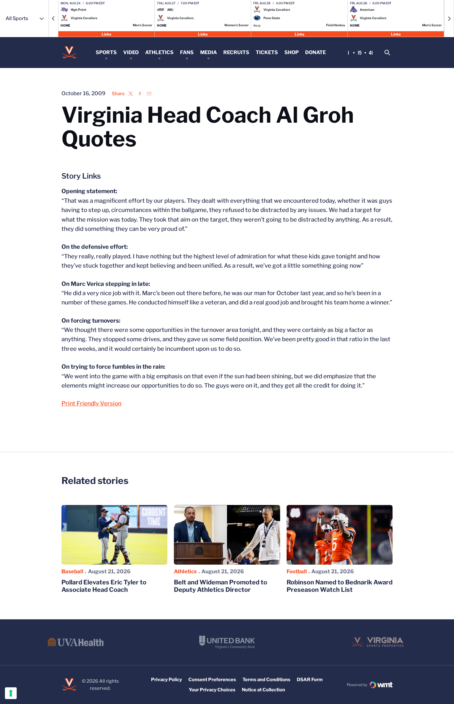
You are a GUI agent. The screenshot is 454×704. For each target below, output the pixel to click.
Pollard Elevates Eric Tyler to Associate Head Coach (103, 586)
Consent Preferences (212, 679)
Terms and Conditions (266, 679)
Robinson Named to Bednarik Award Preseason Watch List (340, 586)
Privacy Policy (166, 679)
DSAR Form (310, 679)
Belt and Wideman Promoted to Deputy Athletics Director (220, 586)
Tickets (267, 52)
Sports (106, 52)
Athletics (159, 52)
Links (106, 34)
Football (297, 571)
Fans (187, 52)
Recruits (236, 52)
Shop (291, 52)
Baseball (72, 571)
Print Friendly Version (91, 403)
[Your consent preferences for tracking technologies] (11, 693)
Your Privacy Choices (212, 690)
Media (208, 52)
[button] (53, 18)
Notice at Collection (263, 690)
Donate (315, 52)
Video (131, 52)
